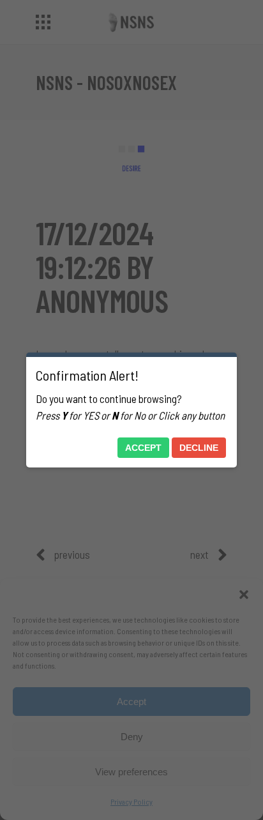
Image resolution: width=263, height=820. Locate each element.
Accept (143, 448)
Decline (198, 448)
